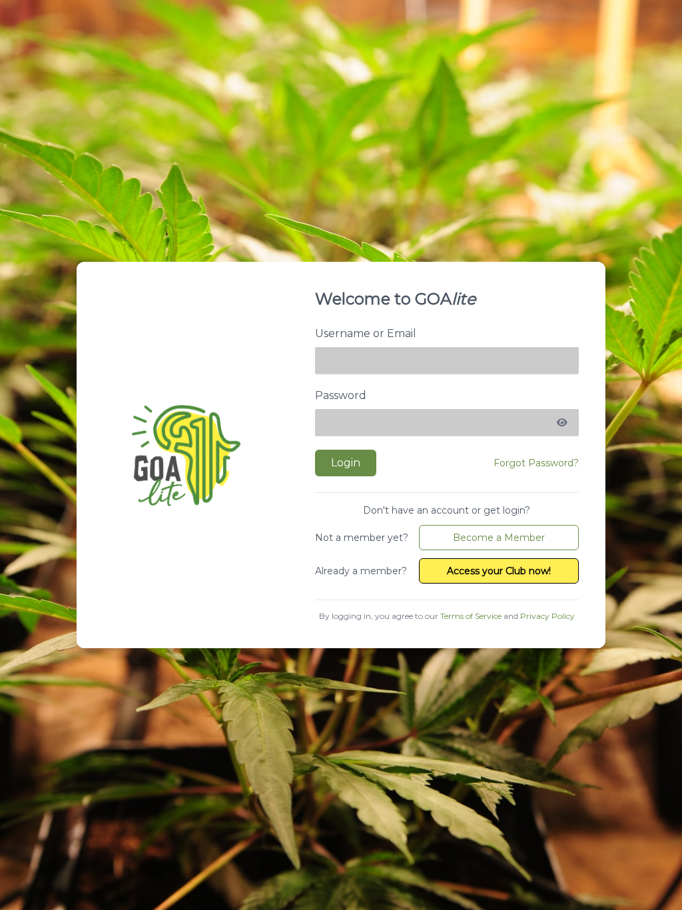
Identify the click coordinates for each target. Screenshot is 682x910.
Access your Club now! (499, 571)
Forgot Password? (536, 463)
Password (340, 395)
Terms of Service (471, 616)
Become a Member (499, 538)
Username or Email (365, 333)
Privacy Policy (547, 616)
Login (345, 462)
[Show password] (562, 423)
